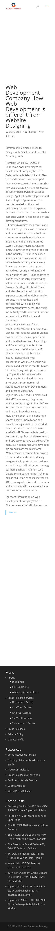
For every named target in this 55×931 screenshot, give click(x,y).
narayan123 (15, 131)
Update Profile (16, 739)
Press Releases (16, 729)
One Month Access (22, 702)
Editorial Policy (20, 687)
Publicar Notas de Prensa (22, 780)
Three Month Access (23, 723)
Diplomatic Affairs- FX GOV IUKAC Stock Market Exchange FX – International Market (27, 890)
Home (12, 512)
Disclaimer (18, 681)
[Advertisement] (27, 48)
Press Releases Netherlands (24, 775)
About (11, 677)
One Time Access (21, 707)
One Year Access (21, 712)
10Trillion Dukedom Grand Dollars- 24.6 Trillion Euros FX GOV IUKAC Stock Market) (28, 877)
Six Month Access (22, 718)
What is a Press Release (25, 692)
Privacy (43, 926)
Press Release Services (21, 697)
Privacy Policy (15, 734)
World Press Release (19, 791)
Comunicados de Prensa (22, 754)
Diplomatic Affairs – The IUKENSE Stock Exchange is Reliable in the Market (27, 904)
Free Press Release (18, 769)
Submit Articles (16, 785)
